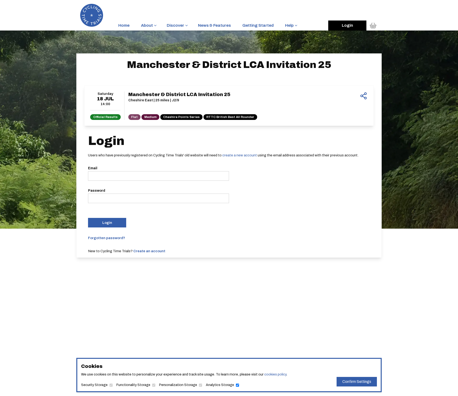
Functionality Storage (133, 385)
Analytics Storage (220, 385)
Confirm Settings (356, 382)
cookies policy (275, 374)
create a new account (239, 155)
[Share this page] (363, 96)
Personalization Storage (178, 385)
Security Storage (94, 385)
